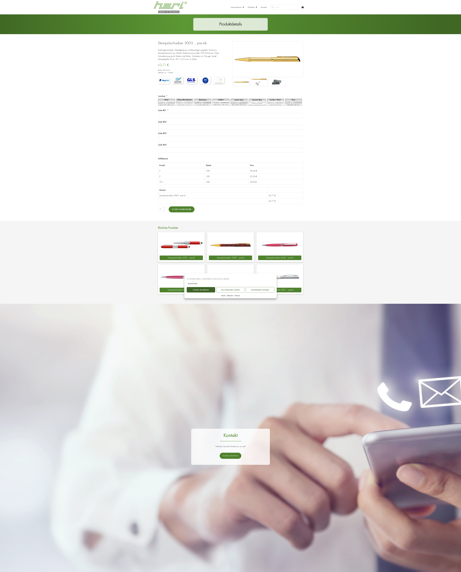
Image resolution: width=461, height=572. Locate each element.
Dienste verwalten (192, 283)
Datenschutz (230, 295)
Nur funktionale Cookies (230, 290)
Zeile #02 (162, 122)
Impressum (237, 295)
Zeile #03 (162, 133)
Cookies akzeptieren (201, 290)
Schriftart (162, 96)
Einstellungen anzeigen (260, 290)
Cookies (223, 295)
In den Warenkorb (181, 209)
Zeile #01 (163, 110)
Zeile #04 (162, 144)
